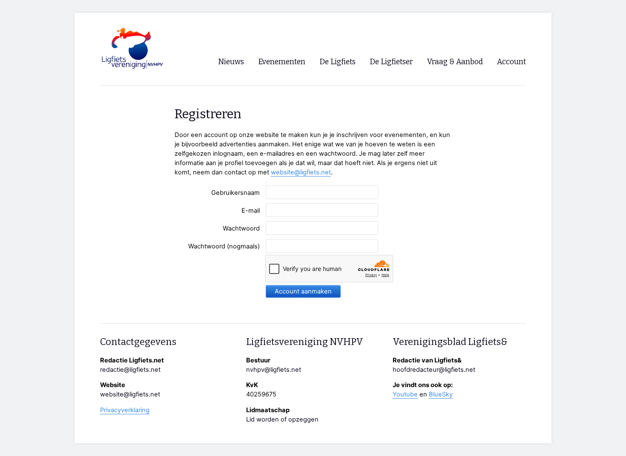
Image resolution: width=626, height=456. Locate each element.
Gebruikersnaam (235, 193)
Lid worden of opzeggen (282, 419)
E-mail (250, 210)
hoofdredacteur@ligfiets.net (434, 369)
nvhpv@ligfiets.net (273, 369)
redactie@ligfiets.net (130, 369)
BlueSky (441, 394)
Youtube (405, 394)
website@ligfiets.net (301, 172)
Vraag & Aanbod (455, 61)
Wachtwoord (241, 228)
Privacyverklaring (124, 410)
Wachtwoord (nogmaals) (224, 246)
